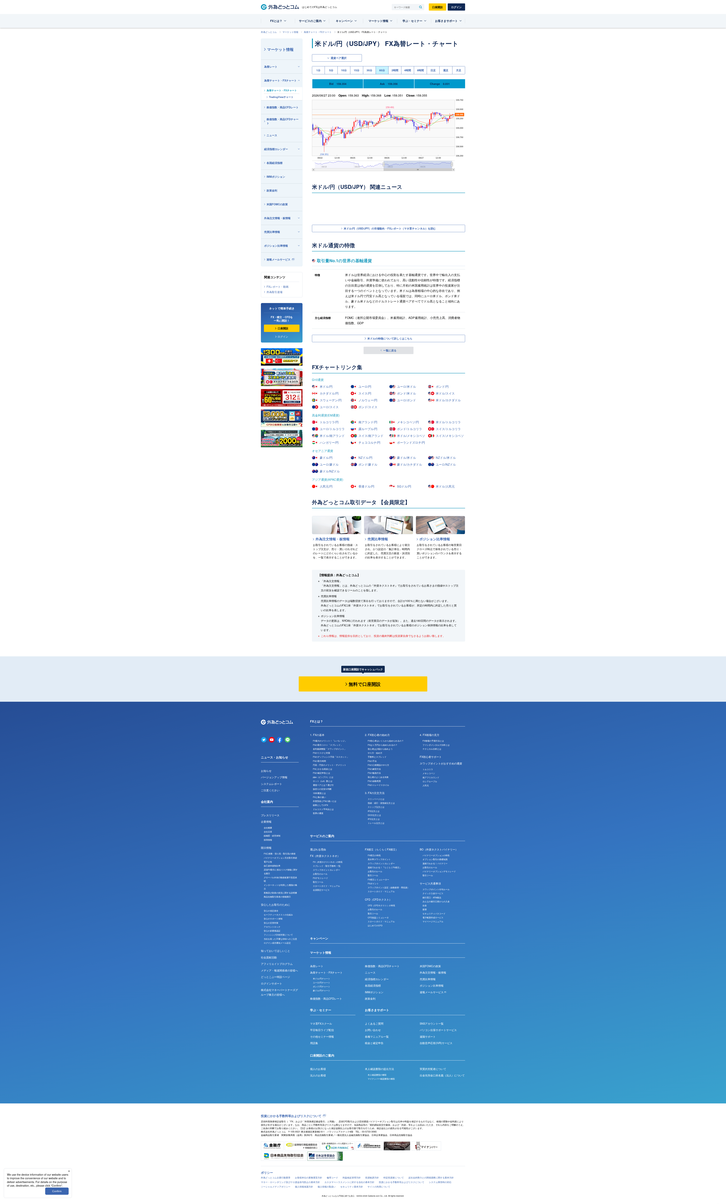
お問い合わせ (373, 1030)
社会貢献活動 (269, 957)
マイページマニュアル (433, 921)
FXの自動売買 (374, 780)
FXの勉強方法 (374, 772)
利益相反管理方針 (352, 1177)
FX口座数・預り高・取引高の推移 (280, 853)
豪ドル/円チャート (321, 990)
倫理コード (332, 1177)
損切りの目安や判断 (322, 788)
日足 (433, 70)
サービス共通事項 (430, 883)
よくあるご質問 (374, 1023)
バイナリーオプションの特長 (436, 855)
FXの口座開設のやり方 (378, 764)
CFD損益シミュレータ (378, 917)
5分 (331, 70)
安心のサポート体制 (273, 918)
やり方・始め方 (375, 752)
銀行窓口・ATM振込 (432, 897)
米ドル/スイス (445, 393)
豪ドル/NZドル (330, 471)
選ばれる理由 (318, 849)
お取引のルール (320, 873)
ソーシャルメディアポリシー (275, 1186)
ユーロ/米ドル (406, 386)
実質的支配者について (433, 1069)
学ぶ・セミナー (412, 21)
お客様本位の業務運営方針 (308, 1177)
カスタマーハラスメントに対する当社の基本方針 (349, 1182)
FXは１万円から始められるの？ (382, 744)
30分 (369, 70)
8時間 (420, 70)
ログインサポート (271, 983)
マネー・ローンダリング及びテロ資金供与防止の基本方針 (290, 1182)
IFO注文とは (374, 818)
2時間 (395, 70)
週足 (445, 70)
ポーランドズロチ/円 (411, 442)
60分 (382, 70)
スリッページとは (376, 798)
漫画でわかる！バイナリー (435, 863)
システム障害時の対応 (440, 1182)
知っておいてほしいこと (275, 951)
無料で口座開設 (365, 684)
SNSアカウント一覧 (432, 1023)
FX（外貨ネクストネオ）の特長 (328, 861)
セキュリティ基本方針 (351, 1186)
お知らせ (266, 771)
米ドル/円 (326, 386)
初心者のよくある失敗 (378, 776)
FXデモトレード (320, 877)
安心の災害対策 (271, 922)
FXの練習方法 (374, 768)
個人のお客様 (318, 1069)
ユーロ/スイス (329, 407)
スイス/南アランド (370, 435)
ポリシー (267, 1172)
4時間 (407, 70)
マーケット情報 (378, 21)
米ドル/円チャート (321, 978)
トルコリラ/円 (329, 422)
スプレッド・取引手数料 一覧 (327, 865)
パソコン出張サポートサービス (438, 1030)
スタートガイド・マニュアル (326, 885)
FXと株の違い (319, 797)
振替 (425, 909)
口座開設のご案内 (322, 1055)
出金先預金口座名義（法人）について (442, 1075)
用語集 (314, 1043)
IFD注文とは (373, 810)
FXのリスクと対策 (321, 752)
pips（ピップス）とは (323, 776)
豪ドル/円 (326, 457)
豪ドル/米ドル (406, 457)
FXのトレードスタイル (378, 784)
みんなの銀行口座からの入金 (436, 901)
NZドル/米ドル (446, 457)
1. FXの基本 (317, 735)
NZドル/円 (365, 457)
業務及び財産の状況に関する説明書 (280, 892)
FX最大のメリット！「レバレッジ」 (330, 740)
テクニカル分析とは (432, 748)
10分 (344, 70)
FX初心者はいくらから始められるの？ (386, 740)
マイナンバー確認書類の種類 (381, 1078)
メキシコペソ (429, 773)
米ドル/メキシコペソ (411, 435)
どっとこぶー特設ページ (275, 977)
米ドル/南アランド (332, 435)
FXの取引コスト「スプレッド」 (328, 744)
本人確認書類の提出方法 (379, 1069)
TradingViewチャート (281, 97)
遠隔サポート (428, 1036)
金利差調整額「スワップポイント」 (329, 748)
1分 (318, 70)
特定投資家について (393, 1177)
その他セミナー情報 (322, 1036)
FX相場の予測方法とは (433, 740)
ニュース (272, 135)
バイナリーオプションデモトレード (439, 871)
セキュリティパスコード (434, 913)
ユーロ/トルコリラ (332, 429)
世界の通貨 (318, 813)
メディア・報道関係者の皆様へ (279, 970)
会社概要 (268, 827)
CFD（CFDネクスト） (378, 899)
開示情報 (266, 848)
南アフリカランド (431, 777)
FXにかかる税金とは (322, 768)
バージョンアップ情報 (274, 777)
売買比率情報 (272, 232)
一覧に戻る (389, 350)
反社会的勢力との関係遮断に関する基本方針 (431, 1177)
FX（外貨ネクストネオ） (325, 856)
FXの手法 (372, 760)
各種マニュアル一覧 (377, 1036)
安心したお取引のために (275, 904)
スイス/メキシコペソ (450, 435)
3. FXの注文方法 (375, 793)
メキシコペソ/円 (408, 422)
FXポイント (373, 883)
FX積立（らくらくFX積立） (381, 849)
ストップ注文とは (376, 806)
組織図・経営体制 (272, 835)
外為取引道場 (274, 292)
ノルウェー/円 (367, 400)
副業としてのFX (320, 804)
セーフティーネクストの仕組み (278, 914)
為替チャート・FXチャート (318, 31)
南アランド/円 (367, 422)
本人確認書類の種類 (377, 1074)
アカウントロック (272, 926)
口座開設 (437, 7)
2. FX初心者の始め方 (377, 735)
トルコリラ (428, 769)
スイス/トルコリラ (448, 429)
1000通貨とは (319, 793)
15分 (356, 70)
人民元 (426, 785)
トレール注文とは (376, 822)
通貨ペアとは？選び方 (323, 784)
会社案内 (267, 801)
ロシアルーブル (430, 781)
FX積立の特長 (374, 855)
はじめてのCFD (375, 925)
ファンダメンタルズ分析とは (436, 744)
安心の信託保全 (271, 910)
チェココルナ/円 (369, 442)
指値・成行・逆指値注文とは (381, 802)
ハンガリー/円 (329, 442)
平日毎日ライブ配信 (322, 1030)
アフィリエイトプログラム (277, 964)
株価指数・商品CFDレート (283, 107)
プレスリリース (270, 815)
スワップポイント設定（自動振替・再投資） (388, 887)
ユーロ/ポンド (406, 400)
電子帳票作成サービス (433, 917)
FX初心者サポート (431, 757)
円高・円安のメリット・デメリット (329, 764)
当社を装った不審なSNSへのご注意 (280, 938)
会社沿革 (268, 831)
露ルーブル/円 (367, 429)
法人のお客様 (318, 1075)
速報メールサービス (278, 259)
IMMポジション (276, 176)
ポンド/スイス (367, 407)
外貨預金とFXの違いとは (324, 800)
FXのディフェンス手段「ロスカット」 (331, 756)
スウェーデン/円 (331, 400)
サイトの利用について (379, 1186)
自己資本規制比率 (272, 865)
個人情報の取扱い (327, 1186)
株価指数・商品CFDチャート (283, 121)
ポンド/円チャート (321, 986)
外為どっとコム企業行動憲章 (275, 1177)
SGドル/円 (404, 486)
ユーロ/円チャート (321, 982)
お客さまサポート (446, 21)
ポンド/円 (442, 386)
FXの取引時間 (319, 760)
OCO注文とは (374, 814)
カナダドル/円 (329, 393)
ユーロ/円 (364, 386)
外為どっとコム (269, 31)
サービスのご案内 (310, 21)
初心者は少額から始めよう (380, 748)
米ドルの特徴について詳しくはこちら (389, 338)
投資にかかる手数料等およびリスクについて (291, 1116)
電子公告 (268, 861)
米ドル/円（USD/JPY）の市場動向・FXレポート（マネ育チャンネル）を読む (390, 228)
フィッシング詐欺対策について (278, 934)
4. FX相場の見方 (429, 735)
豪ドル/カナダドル (409, 464)
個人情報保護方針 (304, 1186)
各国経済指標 (274, 163)
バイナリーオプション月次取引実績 (280, 857)
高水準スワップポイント (379, 859)
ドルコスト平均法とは (323, 809)
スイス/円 (364, 393)
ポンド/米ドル (406, 393)
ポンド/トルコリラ (409, 429)
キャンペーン (344, 21)
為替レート (270, 66)
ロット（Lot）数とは (322, 780)
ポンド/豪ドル (367, 464)
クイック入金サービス (433, 893)
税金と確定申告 (374, 1043)
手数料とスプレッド (377, 756)
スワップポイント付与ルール (436, 889)
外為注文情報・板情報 (277, 218)
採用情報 (268, 839)
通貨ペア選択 (339, 58)
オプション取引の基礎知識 (435, 859)
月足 (458, 70)
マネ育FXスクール (321, 1023)
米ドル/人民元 (445, 486)
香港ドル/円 (366, 486)
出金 (425, 905)
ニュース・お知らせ (274, 757)
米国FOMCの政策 (277, 204)
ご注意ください (270, 790)
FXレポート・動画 (278, 286)
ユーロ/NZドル (446, 464)
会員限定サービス (321, 889)
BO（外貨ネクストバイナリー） (439, 849)
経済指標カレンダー (276, 149)
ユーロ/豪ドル (329, 464)
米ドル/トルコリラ (448, 422)
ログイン (456, 7)
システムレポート (271, 784)
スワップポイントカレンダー (326, 869)
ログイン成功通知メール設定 (277, 942)
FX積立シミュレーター (378, 879)
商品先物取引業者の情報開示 (277, 896)
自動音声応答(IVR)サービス (436, 1043)
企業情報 (266, 821)
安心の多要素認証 (272, 930)
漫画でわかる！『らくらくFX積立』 (385, 867)
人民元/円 (326, 486)
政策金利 (272, 190)
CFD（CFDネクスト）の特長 (381, 905)
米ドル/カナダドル (448, 400)
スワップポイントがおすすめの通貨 (441, 763)
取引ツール (318, 881)
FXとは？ (276, 21)
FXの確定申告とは (321, 772)
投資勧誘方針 (372, 1177)
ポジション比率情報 (276, 245)
